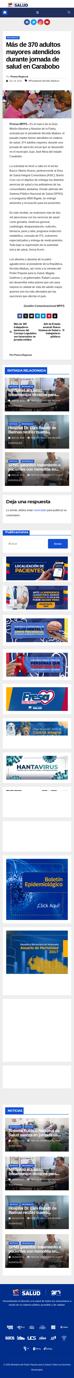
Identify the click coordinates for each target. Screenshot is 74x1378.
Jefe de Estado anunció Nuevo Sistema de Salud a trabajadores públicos (49, 330)
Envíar (58, 543)
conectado (40, 510)
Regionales (13, 38)
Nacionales (15, 1127)
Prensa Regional (19, 76)
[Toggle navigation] (37, 12)
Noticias (13, 386)
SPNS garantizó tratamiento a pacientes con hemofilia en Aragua (34, 469)
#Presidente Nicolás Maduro (44, 80)
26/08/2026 (18, 1141)
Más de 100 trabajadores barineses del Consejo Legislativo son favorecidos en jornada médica (25, 331)
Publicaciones (16, 532)
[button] (69, 12)
